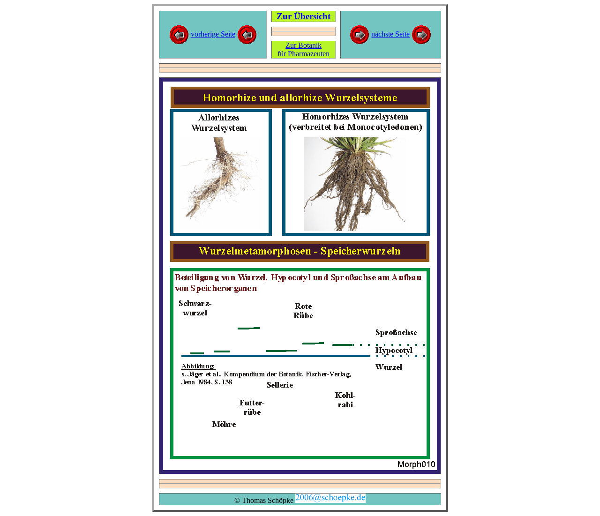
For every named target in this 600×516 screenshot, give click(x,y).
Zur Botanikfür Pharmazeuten (304, 49)
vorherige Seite (213, 34)
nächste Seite (390, 34)
